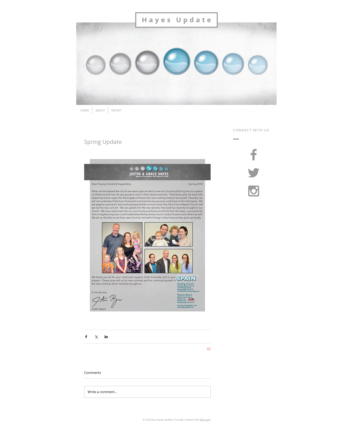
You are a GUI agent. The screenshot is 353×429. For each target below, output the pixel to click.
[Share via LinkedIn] (106, 337)
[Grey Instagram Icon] (253, 191)
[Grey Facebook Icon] (253, 154)
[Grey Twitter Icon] (253, 172)
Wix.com (205, 419)
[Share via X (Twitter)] (96, 337)
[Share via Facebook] (86, 337)
